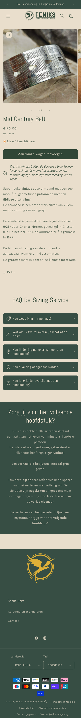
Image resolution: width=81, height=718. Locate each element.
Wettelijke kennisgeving (54, 714)
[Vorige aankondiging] (7, 4)
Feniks (19, 701)
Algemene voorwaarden (52, 708)
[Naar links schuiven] (31, 110)
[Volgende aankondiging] (73, 4)
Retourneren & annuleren (25, 611)
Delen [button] (11, 272)
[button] (8, 15)
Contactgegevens (27, 714)
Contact (13, 621)
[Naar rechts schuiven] (49, 110)
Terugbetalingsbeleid (63, 702)
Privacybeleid (27, 708)
